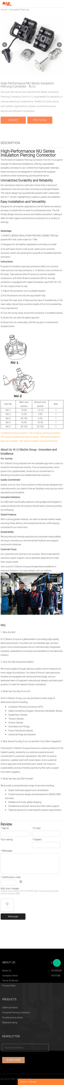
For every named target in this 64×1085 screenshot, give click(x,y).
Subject (37, 839)
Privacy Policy (9, 985)
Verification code (11, 877)
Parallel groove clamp (12, 1017)
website (47, 570)
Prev (4, 44)
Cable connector (10, 1007)
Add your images (30, 891)
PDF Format (39, 120)
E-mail (36, 828)
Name (5, 828)
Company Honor (10, 975)
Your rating (7, 839)
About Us (6, 970)
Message (6, 851)
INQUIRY (13, 120)
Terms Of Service (10, 980)
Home (4, 10)
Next (59, 44)
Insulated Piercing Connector (16, 1012)
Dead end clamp (10, 1022)
